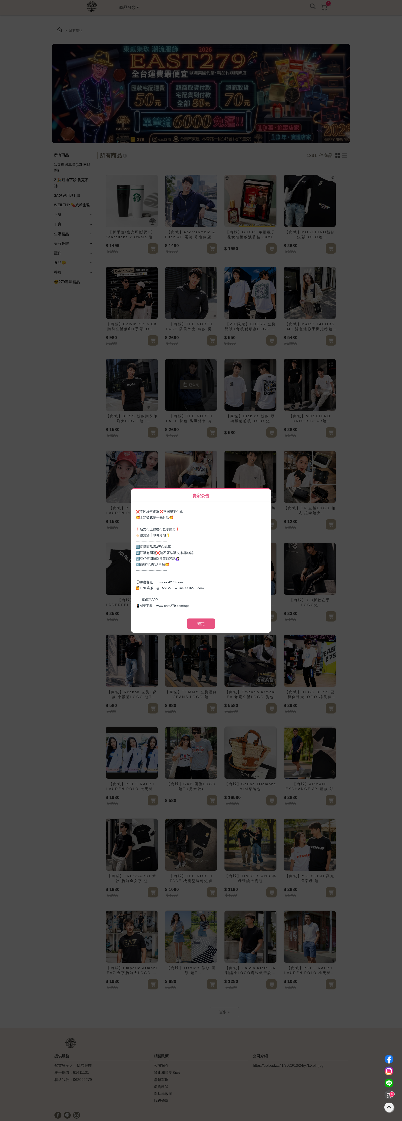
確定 (201, 624)
